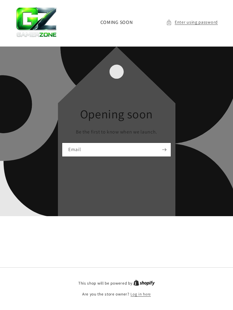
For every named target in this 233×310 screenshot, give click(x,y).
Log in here (140, 294)
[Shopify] (144, 283)
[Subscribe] (164, 150)
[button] (192, 22)
